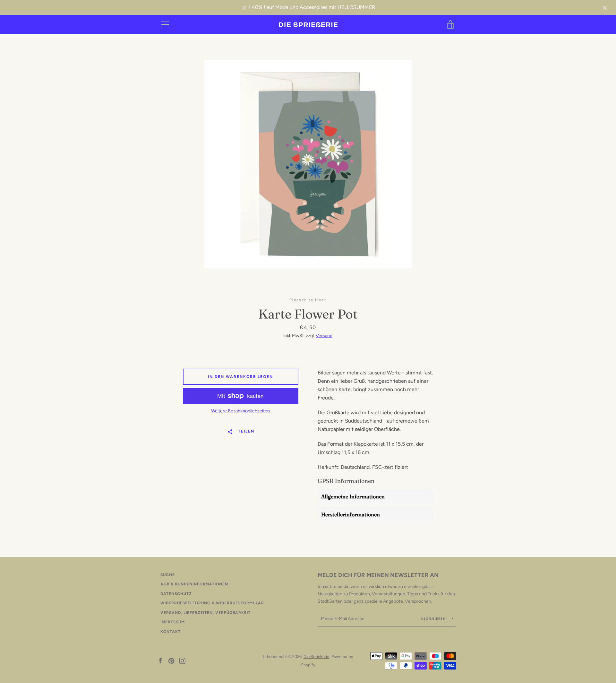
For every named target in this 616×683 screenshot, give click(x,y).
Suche (167, 575)
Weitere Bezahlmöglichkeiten (240, 411)
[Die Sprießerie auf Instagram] (182, 660)
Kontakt (170, 631)
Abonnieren (434, 619)
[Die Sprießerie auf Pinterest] (171, 660)
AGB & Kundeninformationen (194, 584)
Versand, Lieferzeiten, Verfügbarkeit (205, 612)
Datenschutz (176, 593)
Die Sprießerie (316, 656)
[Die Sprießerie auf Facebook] (160, 660)
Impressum (172, 622)
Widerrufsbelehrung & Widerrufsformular (212, 603)
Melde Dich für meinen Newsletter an (378, 575)
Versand (324, 335)
